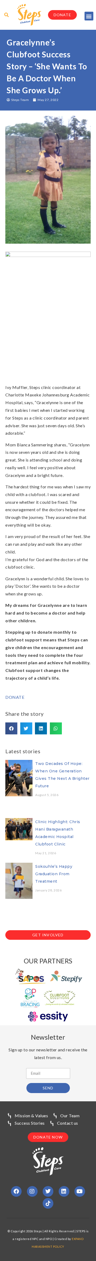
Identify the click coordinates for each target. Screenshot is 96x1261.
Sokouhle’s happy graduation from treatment (53, 874)
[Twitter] (48, 1191)
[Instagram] (32, 1191)
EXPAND (77, 1239)
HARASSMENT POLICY (48, 1246)
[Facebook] (16, 1191)
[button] (89, 16)
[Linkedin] (64, 1191)
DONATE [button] (14, 697)
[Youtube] (79, 1191)
